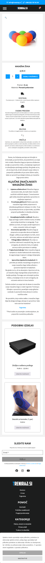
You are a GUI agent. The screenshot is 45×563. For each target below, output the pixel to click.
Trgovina (22, 307)
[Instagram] (22, 470)
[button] (6, 18)
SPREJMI (22, 553)
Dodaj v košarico (30, 76)
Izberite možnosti (22, 374)
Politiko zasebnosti (31, 463)
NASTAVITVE (22, 558)
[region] (22, 548)
